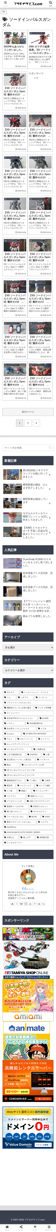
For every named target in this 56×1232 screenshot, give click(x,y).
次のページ (28, 411)
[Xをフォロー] (17, 904)
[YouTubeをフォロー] (30, 904)
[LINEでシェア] (9, 958)
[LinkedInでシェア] (34, 958)
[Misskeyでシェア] (47, 941)
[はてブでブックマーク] (47, 949)
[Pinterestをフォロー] (35, 904)
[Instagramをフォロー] (26, 904)
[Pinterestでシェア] (22, 958)
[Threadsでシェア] (22, 949)
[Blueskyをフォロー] (21, 904)
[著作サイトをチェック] (12, 904)
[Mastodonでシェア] (22, 941)
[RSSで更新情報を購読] (44, 904)
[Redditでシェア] (34, 949)
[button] (50, 448)
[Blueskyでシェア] (34, 941)
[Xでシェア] (9, 941)
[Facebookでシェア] (9, 949)
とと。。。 (28, 888)
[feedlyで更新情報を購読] (39, 904)
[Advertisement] (28, 1177)
